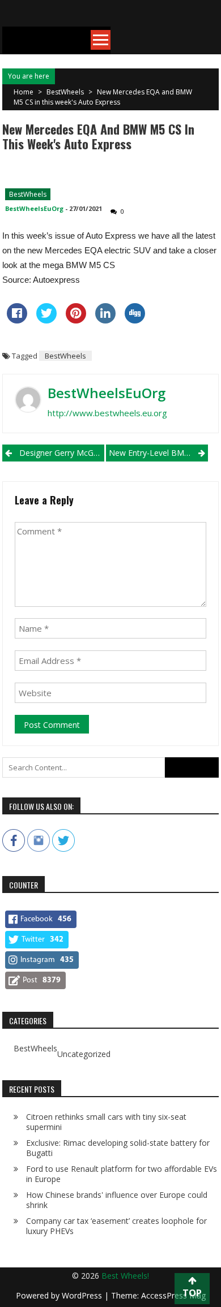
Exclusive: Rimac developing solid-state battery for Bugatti (118, 1147)
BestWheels (65, 92)
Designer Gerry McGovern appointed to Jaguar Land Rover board (61, 452)
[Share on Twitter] (46, 320)
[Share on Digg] (135, 320)
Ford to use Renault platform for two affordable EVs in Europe (121, 1173)
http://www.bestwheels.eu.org (107, 413)
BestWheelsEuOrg (34, 208)
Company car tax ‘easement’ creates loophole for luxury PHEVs (116, 1225)
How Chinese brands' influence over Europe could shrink (116, 1199)
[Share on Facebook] (17, 320)
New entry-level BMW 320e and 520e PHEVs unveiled (158, 452)
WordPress (83, 1295)
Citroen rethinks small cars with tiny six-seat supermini (106, 1121)
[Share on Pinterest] (76, 320)
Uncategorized (83, 1054)
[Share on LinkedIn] (105, 320)
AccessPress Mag (173, 1295)
